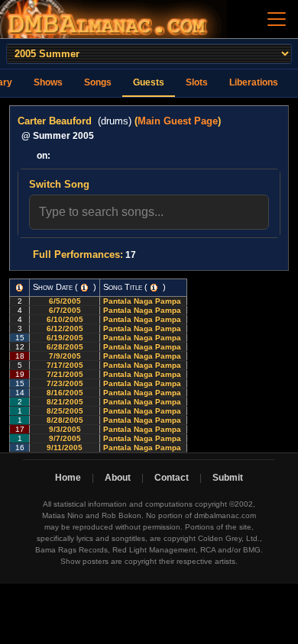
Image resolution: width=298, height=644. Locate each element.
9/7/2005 (65, 438)
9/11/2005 (65, 447)
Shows (48, 82)
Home (68, 477)
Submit (227, 477)
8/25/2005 (65, 411)
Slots (197, 82)
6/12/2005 (65, 328)
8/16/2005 (65, 392)
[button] (19, 288)
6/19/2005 (65, 337)
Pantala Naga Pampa (143, 301)
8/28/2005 (65, 420)
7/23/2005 (65, 383)
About (118, 477)
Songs (98, 82)
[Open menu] (276, 19)
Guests (148, 82)
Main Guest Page (178, 121)
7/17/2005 (65, 365)
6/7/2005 (65, 310)
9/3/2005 (65, 429)
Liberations (253, 82)
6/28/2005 (65, 347)
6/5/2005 (65, 301)
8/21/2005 (65, 402)
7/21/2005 (65, 374)
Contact (171, 477)
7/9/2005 (65, 356)
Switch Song (59, 184)
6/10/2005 (65, 319)
